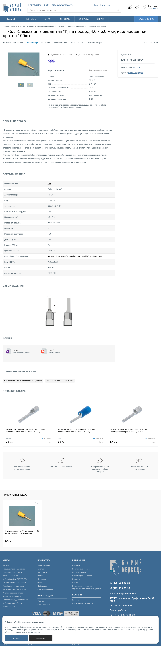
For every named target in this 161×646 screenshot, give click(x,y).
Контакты (31, 19)
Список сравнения (45, 589)
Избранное (42, 586)
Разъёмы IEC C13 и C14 (12, 572)
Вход (96, 5)
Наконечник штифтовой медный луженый (23, 380)
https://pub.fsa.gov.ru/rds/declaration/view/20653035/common (75, 256)
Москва (40, 601)
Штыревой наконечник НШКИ (60, 380)
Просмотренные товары (15, 495)
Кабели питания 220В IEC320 (15, 589)
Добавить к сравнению (61, 54)
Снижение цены (79, 572)
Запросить (137, 67)
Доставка (84, 19)
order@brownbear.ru (62, 5)
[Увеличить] (24, 64)
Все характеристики (98, 70)
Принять (16, 638)
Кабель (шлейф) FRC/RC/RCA (15, 579)
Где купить (64, 19)
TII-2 (59, 438)
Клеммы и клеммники (12, 596)
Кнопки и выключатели (13, 593)
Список (75, 600)
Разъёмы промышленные (14, 569)
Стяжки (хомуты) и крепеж (14, 582)
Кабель (6, 565)
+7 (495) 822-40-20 (38, 5)
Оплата (100, 19)
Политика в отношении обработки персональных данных (86, 587)
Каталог (11, 19)
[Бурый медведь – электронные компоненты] (12, 8)
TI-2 (111, 438)
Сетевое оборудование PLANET (16, 599)
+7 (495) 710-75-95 (120, 588)
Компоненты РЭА (10, 575)
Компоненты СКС (10, 606)
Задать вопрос (146, 19)
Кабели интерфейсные (12, 603)
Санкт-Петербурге (135, 73)
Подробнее (40, 638)
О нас (47, 19)
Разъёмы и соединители (13, 586)
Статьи (75, 582)
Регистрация (105, 5)
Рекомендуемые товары (82, 575)
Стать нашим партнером (82, 603)
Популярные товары (81, 569)
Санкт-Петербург (44, 604)
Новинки (76, 565)
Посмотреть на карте (121, 605)
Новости (76, 579)
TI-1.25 (8, 438)
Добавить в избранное (88, 54)
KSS (49, 183)
